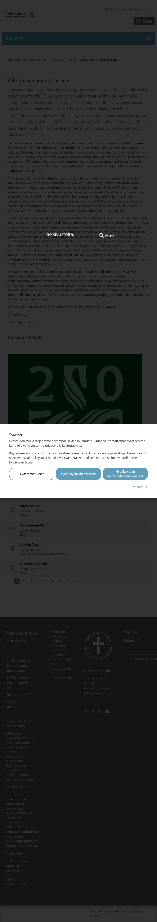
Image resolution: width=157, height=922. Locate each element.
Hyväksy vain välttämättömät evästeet (125, 473)
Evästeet (140, 487)
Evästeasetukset (32, 474)
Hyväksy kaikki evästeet (78, 474)
